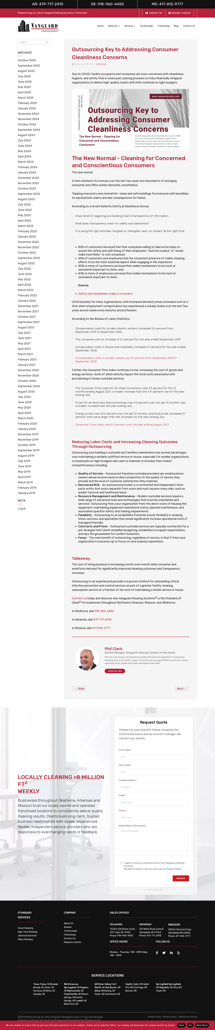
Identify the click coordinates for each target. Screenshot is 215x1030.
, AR (72, 987)
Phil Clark (102, 64)
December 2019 (28, 434)
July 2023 (24, 204)
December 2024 (28, 113)
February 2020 (27, 423)
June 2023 (25, 210)
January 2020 (27, 429)
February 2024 (27, 167)
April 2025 (24, 92)
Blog (176, 26)
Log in (22, 508)
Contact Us (189, 26)
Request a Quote (72, 942)
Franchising (163, 26)
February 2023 (27, 231)
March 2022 (25, 290)
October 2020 (27, 381)
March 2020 (25, 418)
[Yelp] (178, 953)
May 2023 (24, 215)
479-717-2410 (102, 619)
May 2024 (24, 151)
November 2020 (28, 375)
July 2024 (24, 140)
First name (125, 750)
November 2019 (28, 439)
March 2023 (25, 226)
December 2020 (28, 370)
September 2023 (29, 194)
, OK (45, 984)
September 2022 (29, 258)
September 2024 (29, 130)
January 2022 (27, 300)
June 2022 (25, 274)
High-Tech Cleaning (27, 932)
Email (122, 795)
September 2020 (29, 386)
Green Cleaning (25, 928)
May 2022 (24, 279)
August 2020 (26, 391)
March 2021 (25, 354)
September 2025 (29, 65)
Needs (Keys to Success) (132, 825)
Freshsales (158, 889)
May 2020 (24, 407)
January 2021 (26, 365)
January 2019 (26, 493)
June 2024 (25, 146)
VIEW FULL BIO (115, 671)
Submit (180, 878)
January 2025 (27, 108)
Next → (182, 688)
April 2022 (24, 284)
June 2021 (24, 338)
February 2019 (27, 487)
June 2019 (24, 466)
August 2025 (26, 71)
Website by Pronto (187, 1017)
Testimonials (146, 26)
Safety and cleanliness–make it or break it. (105, 293)
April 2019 (24, 477)
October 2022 (27, 252)
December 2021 (28, 306)
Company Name (127, 780)
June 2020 (25, 402)
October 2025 (27, 60)
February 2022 (27, 295)
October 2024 (27, 124)
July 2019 (24, 461)
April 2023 (24, 220)
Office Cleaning (25, 939)
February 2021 (27, 359)
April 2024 (24, 156)
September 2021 (29, 322)
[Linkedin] (171, 953)
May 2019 (24, 471)
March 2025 (25, 97)
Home (101, 26)
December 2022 (28, 242)
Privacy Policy (173, 869)
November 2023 (28, 183)
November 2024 (28, 119)
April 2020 (24, 413)
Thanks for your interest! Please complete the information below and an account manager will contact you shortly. (150, 734)
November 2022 (28, 247)
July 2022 (24, 268)
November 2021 (28, 311)
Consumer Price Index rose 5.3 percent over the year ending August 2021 (122, 424)
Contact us (79, 598)
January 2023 (27, 236)
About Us (68, 923)
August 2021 (26, 327)
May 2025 (24, 87)
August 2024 (26, 135)
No (190, 1025)
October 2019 (27, 445)
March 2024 (26, 162)
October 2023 (27, 188)
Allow (181, 1025)
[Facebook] (157, 953)
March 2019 (25, 482)
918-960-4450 (104, 611)
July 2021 (24, 333)
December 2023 (28, 178)
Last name (124, 765)
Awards (67, 927)
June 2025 (25, 81)
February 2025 (27, 103)
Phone (122, 810)
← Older (79, 688)
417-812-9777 (101, 628)
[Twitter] (164, 953)
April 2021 (24, 349)
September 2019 (29, 450)
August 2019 (26, 455)
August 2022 (26, 263)
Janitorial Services (27, 935)
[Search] (47, 42)
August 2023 (26, 199)
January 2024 (27, 172)
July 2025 (24, 76)
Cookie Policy (154, 1017)
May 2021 (24, 343)
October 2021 (27, 317)
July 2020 (24, 397)
